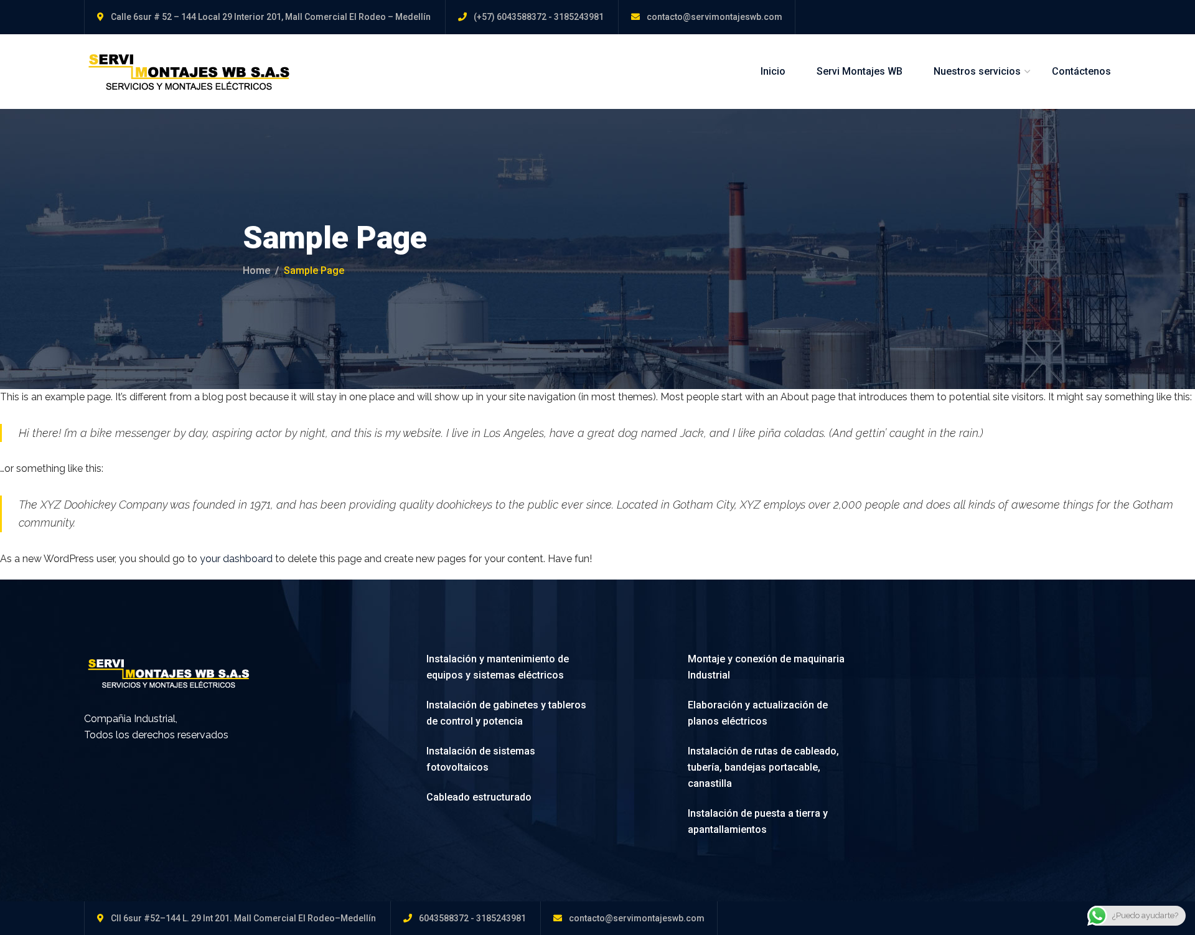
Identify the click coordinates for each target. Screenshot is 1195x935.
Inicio (773, 71)
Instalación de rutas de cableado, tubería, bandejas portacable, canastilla (763, 767)
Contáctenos (1081, 71)
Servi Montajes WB (859, 71)
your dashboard (236, 559)
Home (256, 270)
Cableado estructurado (479, 797)
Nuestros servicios (977, 71)
